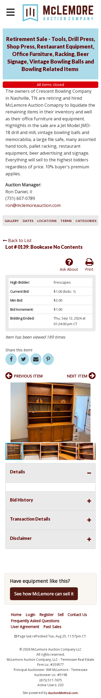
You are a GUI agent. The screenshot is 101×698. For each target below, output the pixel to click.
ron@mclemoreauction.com (33, 205)
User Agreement (25, 626)
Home (16, 614)
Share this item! (18, 349)
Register (46, 614)
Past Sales (52, 626)
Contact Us (77, 614)
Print (89, 269)
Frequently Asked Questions (35, 620)
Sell (61, 614)
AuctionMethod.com (63, 693)
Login (30, 614)
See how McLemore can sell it (44, 594)
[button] (90, 387)
